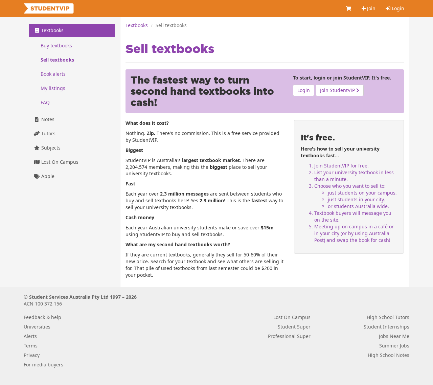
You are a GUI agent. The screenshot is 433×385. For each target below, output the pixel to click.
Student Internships (386, 326)
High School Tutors (388, 317)
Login (397, 8)
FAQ (45, 102)
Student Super (294, 326)
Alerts (30, 336)
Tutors (47, 133)
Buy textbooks (56, 45)
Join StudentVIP (338, 90)
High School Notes (388, 355)
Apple (47, 176)
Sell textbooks (57, 59)
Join (370, 8)
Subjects (50, 147)
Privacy (32, 355)
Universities (37, 326)
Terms (31, 345)
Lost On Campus (59, 162)
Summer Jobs (394, 345)
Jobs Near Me (394, 336)
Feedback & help (42, 317)
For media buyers (43, 364)
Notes (47, 119)
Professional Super (289, 336)
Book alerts (53, 74)
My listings (53, 88)
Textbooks (137, 25)
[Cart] (349, 8)
